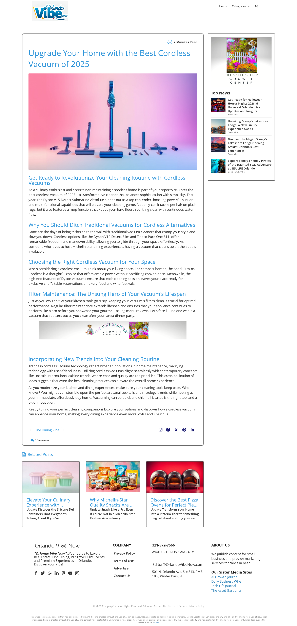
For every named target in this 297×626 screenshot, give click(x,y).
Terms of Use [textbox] (124, 560)
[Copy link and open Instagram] (160, 428)
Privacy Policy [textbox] (124, 553)
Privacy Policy (196, 606)
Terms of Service (177, 606)
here (156, 622)
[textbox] (50, 24)
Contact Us (160, 606)
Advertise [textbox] (121, 568)
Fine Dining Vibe (47, 430)
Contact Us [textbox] (122, 575)
